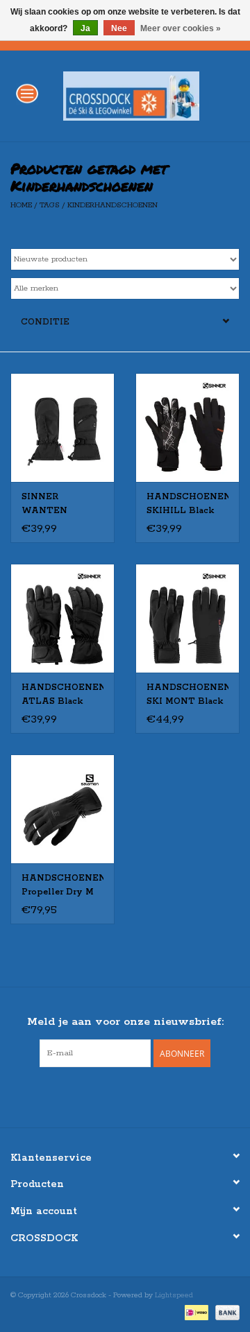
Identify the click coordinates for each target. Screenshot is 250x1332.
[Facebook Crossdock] (112, 1095)
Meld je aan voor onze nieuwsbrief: (125, 1021)
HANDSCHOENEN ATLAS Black (62, 694)
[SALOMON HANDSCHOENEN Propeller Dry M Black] (62, 808)
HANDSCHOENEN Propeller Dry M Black (62, 886)
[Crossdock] (152, 95)
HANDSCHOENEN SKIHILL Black (187, 504)
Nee (119, 28)
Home (21, 205)
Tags (50, 205)
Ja (85, 28)
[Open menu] (27, 93)
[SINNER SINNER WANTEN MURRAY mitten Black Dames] (62, 427)
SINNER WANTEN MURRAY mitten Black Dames (60, 505)
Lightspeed (174, 1295)
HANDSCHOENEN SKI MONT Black (187, 694)
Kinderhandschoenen (112, 205)
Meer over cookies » (180, 28)
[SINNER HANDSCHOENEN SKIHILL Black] (187, 427)
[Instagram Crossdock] (137, 1095)
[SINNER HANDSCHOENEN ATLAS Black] (62, 618)
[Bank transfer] (225, 1312)
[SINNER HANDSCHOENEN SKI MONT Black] (187, 618)
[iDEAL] (195, 1312)
